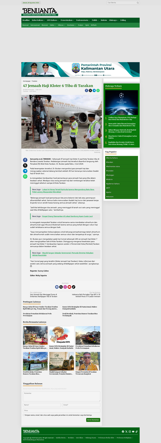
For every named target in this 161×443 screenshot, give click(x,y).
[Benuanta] (39, 11)
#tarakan (109, 162)
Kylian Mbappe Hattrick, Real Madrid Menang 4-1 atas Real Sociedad (122, 131)
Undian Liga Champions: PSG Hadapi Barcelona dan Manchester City (122, 118)
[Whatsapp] (98, 90)
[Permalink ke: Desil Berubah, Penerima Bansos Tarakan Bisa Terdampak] (35, 361)
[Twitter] (61, 287)
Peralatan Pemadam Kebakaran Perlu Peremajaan (37, 315)
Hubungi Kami (90, 438)
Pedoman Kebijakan (124, 438)
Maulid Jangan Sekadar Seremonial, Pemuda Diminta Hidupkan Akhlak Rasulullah (60, 373)
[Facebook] (57, 287)
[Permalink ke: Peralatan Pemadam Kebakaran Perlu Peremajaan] (88, 335)
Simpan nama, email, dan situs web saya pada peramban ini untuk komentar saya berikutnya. (58, 415)
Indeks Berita (61, 438)
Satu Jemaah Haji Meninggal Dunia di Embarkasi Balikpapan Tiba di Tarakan (43, 294)
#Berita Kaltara (112, 158)
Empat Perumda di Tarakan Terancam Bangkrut (86, 373)
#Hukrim (109, 179)
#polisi (108, 192)
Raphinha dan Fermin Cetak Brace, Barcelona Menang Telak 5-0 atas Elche (121, 143)
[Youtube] (69, 287)
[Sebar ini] (86, 90)
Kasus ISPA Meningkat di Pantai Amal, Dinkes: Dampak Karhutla (79, 308)
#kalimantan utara (113, 166)
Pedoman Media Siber (106, 438)
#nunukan (109, 171)
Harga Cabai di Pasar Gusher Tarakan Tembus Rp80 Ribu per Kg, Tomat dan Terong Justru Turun (40, 308)
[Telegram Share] (94, 90)
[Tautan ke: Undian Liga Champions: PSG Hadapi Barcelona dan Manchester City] (121, 102)
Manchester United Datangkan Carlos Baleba (122, 137)
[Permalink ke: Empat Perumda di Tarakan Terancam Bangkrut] (88, 361)
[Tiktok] (73, 287)
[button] (138, 3)
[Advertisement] (80, 44)
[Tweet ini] (90, 90)
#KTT (108, 188)
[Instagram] (65, 287)
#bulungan (110, 175)
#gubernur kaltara (112, 184)
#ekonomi (109, 197)
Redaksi (71, 438)
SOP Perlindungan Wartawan (33, 440)
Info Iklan (79, 438)
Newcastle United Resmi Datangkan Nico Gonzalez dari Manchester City (121, 125)
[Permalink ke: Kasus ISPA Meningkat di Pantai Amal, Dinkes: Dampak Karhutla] (61, 335)
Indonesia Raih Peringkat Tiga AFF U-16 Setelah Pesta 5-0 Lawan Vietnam (86, 294)
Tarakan (25, 91)
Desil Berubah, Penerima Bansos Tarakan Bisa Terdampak (79, 315)
